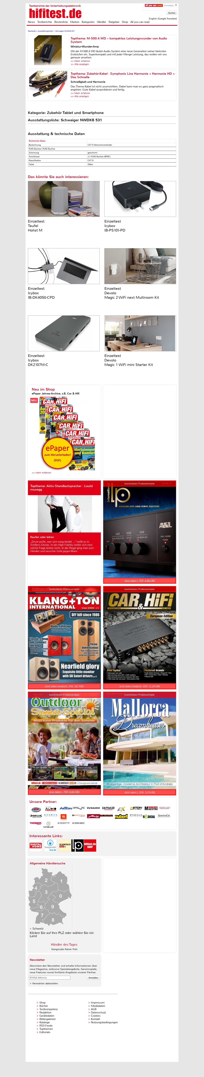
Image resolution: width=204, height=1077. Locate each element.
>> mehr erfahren (41, 472)
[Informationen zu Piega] (136, 817)
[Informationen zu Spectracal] (164, 817)
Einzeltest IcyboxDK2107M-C (38, 360)
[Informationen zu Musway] (106, 817)
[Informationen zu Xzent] (63, 825)
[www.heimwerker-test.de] (65, 854)
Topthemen (46, 1029)
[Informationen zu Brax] (78, 809)
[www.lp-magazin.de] (77, 854)
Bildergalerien (47, 1019)
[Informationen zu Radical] (149, 817)
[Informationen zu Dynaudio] (93, 809)
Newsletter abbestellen (45, 983)
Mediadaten (98, 1006)
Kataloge (44, 1022)
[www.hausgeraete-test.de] (50, 854)
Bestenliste (61, 22)
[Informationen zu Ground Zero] (164, 809)
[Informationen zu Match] (78, 817)
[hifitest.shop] (90, 854)
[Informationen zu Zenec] (78, 825)
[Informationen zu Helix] (35, 817)
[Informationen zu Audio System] (50, 809)
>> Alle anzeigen (80, 64)
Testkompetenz (48, 1009)
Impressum (98, 1002)
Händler (101, 22)
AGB (93, 1009)
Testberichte (44, 22)
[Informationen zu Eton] (136, 809)
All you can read (139, 22)
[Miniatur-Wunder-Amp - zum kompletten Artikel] (49, 51)
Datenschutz (98, 1012)
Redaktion (45, 1012)
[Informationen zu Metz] (93, 817)
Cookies (96, 1016)
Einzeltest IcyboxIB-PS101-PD (114, 226)
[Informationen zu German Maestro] (151, 809)
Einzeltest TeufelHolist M (36, 226)
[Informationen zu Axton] (65, 809)
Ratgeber (114, 22)
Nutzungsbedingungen (104, 1022)
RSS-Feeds (46, 1025)
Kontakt (95, 1019)
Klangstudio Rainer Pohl (64, 949)
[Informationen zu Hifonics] (50, 817)
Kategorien (88, 22)
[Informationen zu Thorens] (35, 825)
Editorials (44, 1032)
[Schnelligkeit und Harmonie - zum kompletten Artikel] (49, 85)
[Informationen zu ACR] (35, 809)
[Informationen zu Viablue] (48, 825)
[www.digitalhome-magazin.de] (35, 854)
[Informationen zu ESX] (121, 809)
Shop (125, 22)
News (31, 22)
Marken (74, 22)
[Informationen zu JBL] (63, 817)
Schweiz (37, 928)
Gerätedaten (46, 1016)
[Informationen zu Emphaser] (108, 809)
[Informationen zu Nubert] (121, 817)
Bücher (43, 1006)
